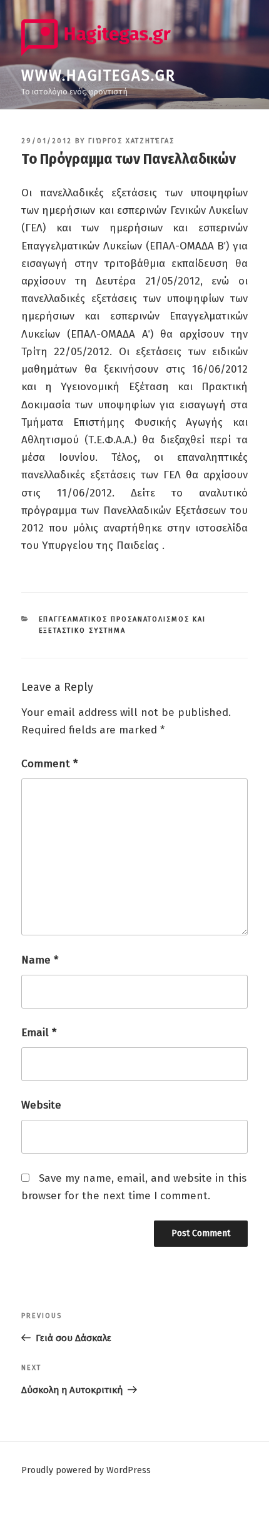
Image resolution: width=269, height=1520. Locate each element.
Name (39, 960)
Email (38, 1032)
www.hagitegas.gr (98, 75)
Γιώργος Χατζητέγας (131, 141)
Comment (49, 763)
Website (41, 1105)
